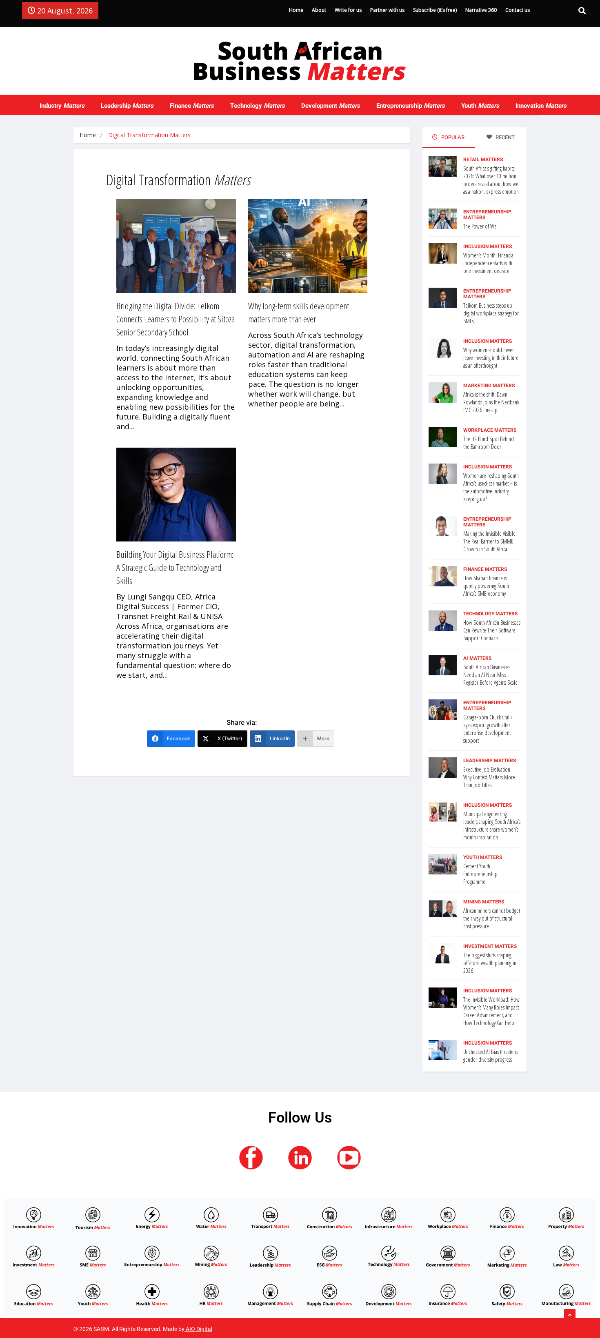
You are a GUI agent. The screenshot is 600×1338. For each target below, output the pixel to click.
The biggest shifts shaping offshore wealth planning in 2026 (489, 962)
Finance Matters (485, 569)
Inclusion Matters (487, 246)
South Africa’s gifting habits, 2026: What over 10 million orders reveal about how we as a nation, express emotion (491, 179)
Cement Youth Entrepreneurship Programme (480, 873)
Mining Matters (483, 901)
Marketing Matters (489, 385)
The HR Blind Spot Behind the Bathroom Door (488, 442)
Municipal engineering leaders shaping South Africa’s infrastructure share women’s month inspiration (491, 825)
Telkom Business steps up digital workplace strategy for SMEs (491, 313)
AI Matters (477, 658)
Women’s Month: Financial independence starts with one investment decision (489, 263)
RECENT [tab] (504, 137)
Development (330, 105)
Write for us (348, 10)
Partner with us (387, 10)
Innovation (541, 105)
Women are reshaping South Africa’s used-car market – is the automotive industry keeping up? (491, 487)
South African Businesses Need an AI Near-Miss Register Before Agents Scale (490, 674)
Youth (480, 105)
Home (296, 10)
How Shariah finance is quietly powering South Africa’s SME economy (486, 585)
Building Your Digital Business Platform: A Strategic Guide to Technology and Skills (174, 567)
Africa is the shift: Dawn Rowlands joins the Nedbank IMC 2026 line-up (491, 402)
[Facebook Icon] (251, 1157)
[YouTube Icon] (348, 1157)
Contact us (517, 10)
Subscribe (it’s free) (435, 10)
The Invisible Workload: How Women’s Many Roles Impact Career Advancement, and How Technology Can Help (491, 1011)
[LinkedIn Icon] (300, 1157)
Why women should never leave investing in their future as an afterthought (490, 357)
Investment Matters (490, 946)
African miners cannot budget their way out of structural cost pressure (491, 918)
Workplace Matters (489, 430)
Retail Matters (483, 159)
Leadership (127, 105)
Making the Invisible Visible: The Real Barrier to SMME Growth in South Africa (490, 541)
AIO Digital (199, 1329)
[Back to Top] (570, 1315)
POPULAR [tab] (452, 137)
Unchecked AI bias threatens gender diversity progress (490, 1055)
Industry (62, 105)
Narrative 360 (481, 10)
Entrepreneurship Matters (487, 214)
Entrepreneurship (410, 105)
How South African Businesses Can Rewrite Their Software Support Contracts (491, 630)
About (319, 10)
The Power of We (480, 226)
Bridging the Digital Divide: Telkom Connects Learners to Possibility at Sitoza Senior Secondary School (175, 319)
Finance (192, 105)
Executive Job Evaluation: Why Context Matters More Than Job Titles (489, 777)
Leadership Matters (489, 760)
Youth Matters (482, 857)
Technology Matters (490, 613)
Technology (257, 105)
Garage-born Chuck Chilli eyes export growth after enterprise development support (487, 728)
